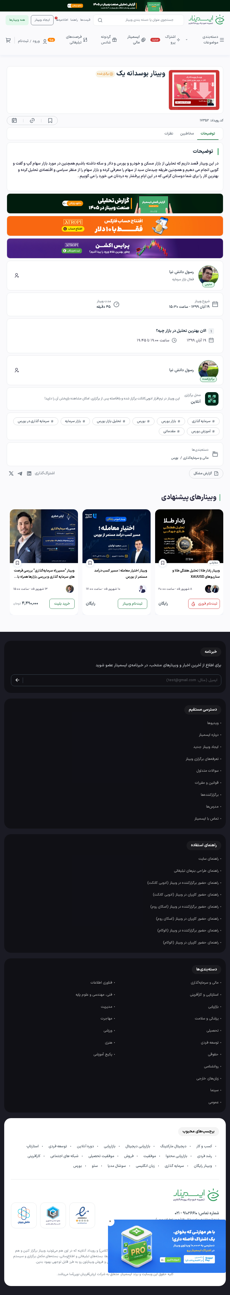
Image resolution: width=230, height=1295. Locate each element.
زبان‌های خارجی (208, 1078)
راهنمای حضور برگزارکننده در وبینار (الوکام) (188, 930)
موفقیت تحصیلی (101, 1156)
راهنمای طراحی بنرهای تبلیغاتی (197, 871)
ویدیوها (213, 723)
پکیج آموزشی (103, 1054)
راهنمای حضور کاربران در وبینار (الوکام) (191, 942)
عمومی (214, 1102)
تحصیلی (213, 1030)
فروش (129, 1156)
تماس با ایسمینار (207, 819)
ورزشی (108, 1030)
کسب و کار (204, 1146)
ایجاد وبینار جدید (206, 747)
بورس (174, 458)
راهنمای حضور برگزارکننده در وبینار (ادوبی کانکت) (183, 883)
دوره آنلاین (86, 1146)
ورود (36, 41)
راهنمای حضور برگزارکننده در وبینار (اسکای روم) (185, 907)
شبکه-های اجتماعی (64, 1156)
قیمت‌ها (85, 20)
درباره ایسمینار (209, 735)
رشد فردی (205, 1156)
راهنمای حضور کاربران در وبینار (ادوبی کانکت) (186, 895)
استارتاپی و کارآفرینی (205, 995)
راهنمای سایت (209, 859)
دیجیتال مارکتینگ (173, 1146)
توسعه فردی (210, 1043)
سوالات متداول (208, 771)
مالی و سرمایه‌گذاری (195, 458)
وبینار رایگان (203, 1166)
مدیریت (107, 1007)
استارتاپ (33, 1146)
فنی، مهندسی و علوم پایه (94, 995)
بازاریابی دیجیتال (138, 1146)
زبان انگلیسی (146, 1166)
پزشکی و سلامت (207, 1018)
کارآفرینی (34, 1156)
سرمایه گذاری (175, 1166)
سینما (215, 1090)
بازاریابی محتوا (177, 1156)
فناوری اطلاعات (102, 983)
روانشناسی (212, 1066)
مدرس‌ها (213, 807)
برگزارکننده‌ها (210, 795)
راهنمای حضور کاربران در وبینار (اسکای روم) (188, 919)
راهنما (74, 20)
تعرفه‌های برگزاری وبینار (203, 759)
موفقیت (150, 1156)
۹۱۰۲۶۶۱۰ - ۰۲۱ (186, 1213)
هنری (109, 1043)
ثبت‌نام (23, 41)
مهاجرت (107, 1018)
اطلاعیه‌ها (62, 20)
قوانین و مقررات (207, 783)
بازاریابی (214, 1007)
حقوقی (214, 1054)
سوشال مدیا (117, 1166)
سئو (95, 1166)
